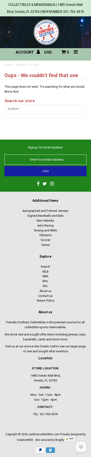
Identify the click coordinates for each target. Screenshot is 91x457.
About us (45, 291)
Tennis (45, 245)
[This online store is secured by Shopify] (69, 440)
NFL (45, 286)
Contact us (45, 296)
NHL (45, 281)
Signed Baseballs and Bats (45, 215)
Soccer (45, 240)
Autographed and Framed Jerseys (45, 210)
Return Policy (45, 300)
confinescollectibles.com (44, 434)
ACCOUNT (25, 52)
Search (45, 266)
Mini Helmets (45, 220)
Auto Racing (45, 225)
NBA (45, 276)
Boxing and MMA (45, 230)
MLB (45, 271)
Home (8, 65)
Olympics (45, 235)
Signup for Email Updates (45, 147)
